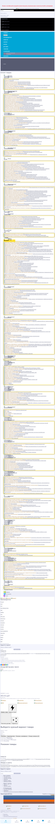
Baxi (1, 641)
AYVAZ (2, 635)
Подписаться (17, 649)
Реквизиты (8, 54)
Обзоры (5, 42)
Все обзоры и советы (5, 764)
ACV (1, 606)
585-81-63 (5, 24)
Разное (11, 589)
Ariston (2, 629)
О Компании (6, 51)
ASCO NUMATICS (4, 631)
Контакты (5, 56)
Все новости (3, 652)
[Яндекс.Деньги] (42, 700)
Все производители (5, 643)
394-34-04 (5, 21)
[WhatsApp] (6, 664)
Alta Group (3, 618)
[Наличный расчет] (42, 703)
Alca (1, 614)
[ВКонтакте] (1, 664)
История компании (10, 53)
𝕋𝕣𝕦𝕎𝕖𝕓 (52, 794)
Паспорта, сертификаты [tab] (21, 736)
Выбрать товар (4, 712)
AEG (1, 610)
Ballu (2, 639)
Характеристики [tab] (11, 736)
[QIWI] (9, 703)
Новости (5, 39)
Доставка (5, 46)
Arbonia (2, 624)
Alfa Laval (3, 616)
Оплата (5, 44)
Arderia (2, 627)
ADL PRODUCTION (4, 608)
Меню (5, 64)
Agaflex (2, 612)
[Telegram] (7, 664)
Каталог (5, 35)
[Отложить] (2, 669)
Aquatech (3, 622)
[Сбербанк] (9, 700)
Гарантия (5, 49)
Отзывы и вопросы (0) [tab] (34, 736)
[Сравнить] (1, 669)
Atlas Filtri (3, 633)
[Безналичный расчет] (25, 703)
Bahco (2, 637)
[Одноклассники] (2, 664)
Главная (5, 32)
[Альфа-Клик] (25, 700)
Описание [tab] (3, 736)
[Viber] (4, 664)
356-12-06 (5, 27)
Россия (2, 602)
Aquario (2, 620)
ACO (1, 604)
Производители (7, 37)
